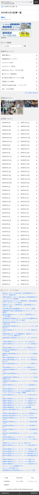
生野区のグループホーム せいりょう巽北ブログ (16, 443)
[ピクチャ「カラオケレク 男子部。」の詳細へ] (27, 101)
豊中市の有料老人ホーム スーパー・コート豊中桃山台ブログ (20, 453)
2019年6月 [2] (25, 269)
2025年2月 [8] (6, 152)
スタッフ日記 (19, 481)
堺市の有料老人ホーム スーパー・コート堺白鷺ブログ (18, 367)
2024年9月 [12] (25, 160)
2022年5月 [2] (25, 209)
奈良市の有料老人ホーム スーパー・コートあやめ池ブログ (20, 389)
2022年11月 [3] (25, 201)
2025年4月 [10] (6, 149)
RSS (32, 478)
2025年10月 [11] (7, 141)
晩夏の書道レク (6, 55)
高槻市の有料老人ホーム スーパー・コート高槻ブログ (18, 461)
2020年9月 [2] (6, 243)
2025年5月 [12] (25, 145)
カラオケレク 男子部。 (9, 66)
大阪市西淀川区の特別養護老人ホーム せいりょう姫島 (18, 308)
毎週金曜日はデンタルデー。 (10, 59)
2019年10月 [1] (25, 261)
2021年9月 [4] (25, 220)
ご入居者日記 (6, 481)
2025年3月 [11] (25, 149)
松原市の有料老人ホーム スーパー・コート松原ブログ (18, 437)
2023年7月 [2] (25, 186)
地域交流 (6, 485)
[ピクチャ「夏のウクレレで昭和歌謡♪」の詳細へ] (4, 108)
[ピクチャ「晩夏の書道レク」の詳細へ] (4, 101)
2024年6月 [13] (6, 167)
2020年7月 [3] (6, 246)
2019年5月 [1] (6, 273)
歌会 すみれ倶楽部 (8, 89)
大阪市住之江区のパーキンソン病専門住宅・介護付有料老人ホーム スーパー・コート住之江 (20, 301)
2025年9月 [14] (25, 141)
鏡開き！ (3, 17)
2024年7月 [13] (25, 164)
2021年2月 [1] (25, 231)
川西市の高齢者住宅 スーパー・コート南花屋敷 (16, 407)
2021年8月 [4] (6, 224)
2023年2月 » (34, 493)
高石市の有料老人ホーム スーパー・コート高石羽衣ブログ (20, 464)
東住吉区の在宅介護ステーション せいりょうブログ (18, 415)
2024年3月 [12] (25, 171)
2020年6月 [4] (25, 246)
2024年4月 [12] (6, 171)
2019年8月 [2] (25, 265)
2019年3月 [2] (6, 276)
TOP (2, 6)
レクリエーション (32, 481)
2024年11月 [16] (25, 156)
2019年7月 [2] (6, 269)
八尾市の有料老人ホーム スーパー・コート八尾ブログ (18, 341)
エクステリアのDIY (7, 62)
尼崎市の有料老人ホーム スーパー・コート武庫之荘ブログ (20, 398)
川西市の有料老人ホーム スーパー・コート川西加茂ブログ (19, 403)
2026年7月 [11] (25, 122)
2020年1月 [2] (6, 258)
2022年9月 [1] (6, 205)
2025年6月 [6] (6, 145)
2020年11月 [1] (6, 239)
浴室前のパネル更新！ (8, 81)
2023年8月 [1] (6, 186)
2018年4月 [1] (6, 284)
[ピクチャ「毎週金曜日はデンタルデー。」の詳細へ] (12, 101)
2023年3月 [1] (25, 194)
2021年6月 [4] (6, 228)
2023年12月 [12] (7, 179)
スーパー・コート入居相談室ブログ (12, 466)
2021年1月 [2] (6, 235)
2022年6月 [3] (6, 209)
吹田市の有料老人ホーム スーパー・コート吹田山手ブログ (19, 347)
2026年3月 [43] (25, 130)
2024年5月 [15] (25, 167)
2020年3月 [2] (6, 254)
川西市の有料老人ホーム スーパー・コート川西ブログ (18, 405)
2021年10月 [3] (6, 220)
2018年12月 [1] (6, 280)
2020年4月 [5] (25, 250)
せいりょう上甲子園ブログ (10, 468)
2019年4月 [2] (25, 273)
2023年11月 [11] (25, 179)
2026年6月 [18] (6, 126)
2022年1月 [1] (6, 216)
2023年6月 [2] (6, 190)
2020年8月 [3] (25, 243)
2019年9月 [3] (6, 265)
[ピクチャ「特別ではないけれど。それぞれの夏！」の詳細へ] (34, 101)
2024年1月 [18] (25, 175)
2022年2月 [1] (25, 213)
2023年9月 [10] (25, 183)
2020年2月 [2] (25, 254)
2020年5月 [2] (6, 250)
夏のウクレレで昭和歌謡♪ (9, 74)
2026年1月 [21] (25, 134)
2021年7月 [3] (25, 224)
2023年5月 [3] (25, 190)
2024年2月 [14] (6, 175)
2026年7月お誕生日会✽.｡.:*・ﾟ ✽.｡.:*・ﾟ (14, 85)
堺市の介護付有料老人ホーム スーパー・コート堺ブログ (19, 357)
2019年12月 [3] (25, 258)
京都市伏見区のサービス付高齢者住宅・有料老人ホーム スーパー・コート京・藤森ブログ (20, 334)
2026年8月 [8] (6, 122)
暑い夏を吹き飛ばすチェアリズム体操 (13, 77)
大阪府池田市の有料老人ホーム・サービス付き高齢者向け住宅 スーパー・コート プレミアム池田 (20, 319)
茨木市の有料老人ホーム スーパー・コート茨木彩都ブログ (20, 451)
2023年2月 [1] (6, 198)
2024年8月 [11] (6, 164)
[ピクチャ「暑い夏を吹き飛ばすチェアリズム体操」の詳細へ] (12, 108)
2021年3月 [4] (6, 231)
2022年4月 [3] (6, 213)
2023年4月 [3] (6, 194)
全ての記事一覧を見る (31, 93)
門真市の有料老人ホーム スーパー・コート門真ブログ (18, 459)
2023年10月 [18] (7, 183)
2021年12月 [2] (25, 216)
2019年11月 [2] (6, 261)
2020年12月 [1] (25, 235)
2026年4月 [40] (6, 130)
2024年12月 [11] (7, 156)
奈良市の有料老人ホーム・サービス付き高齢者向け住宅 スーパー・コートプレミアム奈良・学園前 (20, 391)
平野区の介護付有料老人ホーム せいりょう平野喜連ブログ (20, 413)
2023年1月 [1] (25, 198)
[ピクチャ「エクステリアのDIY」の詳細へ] (19, 101)
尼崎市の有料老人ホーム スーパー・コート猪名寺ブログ (19, 401)
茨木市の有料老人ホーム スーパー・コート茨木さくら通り (20, 449)
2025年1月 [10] (25, 152)
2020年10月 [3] (25, 239)
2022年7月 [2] (25, 205)
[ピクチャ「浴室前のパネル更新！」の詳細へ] (19, 108)
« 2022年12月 (5, 493)
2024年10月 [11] (7, 160)
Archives (19, 478)
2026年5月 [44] (25, 126)
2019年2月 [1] (25, 276)
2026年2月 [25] (6, 134)
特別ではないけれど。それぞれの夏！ (13, 70)
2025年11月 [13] (25, 137)
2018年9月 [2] (25, 280)
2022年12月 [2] (6, 201)
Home (6, 478)
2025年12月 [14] (7, 137)
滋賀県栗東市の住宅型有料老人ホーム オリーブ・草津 (18, 470)
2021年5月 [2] (25, 228)
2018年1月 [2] (25, 284)
